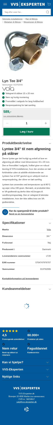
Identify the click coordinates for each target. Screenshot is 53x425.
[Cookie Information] (26, 409)
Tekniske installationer (12, 19)
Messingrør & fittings (33, 22)
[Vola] (8, 88)
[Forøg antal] (46, 123)
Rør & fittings (31, 19)
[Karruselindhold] (26, 51)
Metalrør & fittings (12, 22)
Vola (49, 229)
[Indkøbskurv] (49, 4)
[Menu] (5, 4)
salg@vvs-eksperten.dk (26, 402)
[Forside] (27, 4)
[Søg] (47, 12)
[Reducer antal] (7, 123)
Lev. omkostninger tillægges (13, 116)
